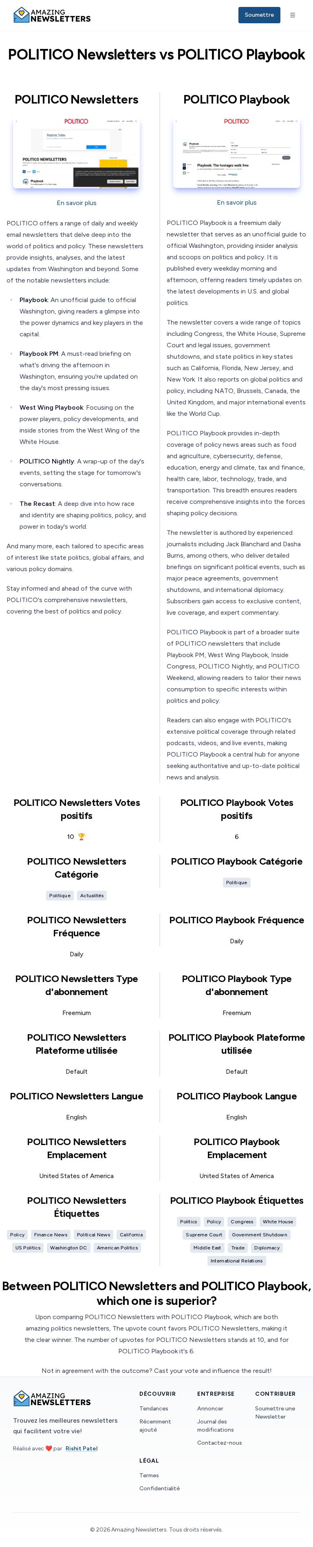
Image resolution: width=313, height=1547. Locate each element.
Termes (149, 1475)
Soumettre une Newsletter (275, 1412)
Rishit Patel (81, 1448)
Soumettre (259, 14)
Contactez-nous (219, 1442)
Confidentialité (159, 1488)
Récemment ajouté (155, 1425)
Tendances (153, 1408)
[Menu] (292, 15)
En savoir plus (77, 203)
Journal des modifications (215, 1425)
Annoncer (210, 1408)
